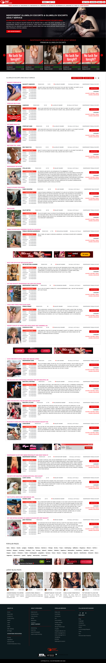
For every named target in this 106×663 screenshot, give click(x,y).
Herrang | (38, 550)
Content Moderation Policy (13, 643)
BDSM (32, 618)
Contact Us (10, 616)
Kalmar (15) (52, 5)
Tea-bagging (58, 624)
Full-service (57, 616)
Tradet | (27, 553)
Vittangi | (50, 548)
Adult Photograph (35, 632)
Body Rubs (33, 620)
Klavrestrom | (17, 555)
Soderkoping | (68, 548)
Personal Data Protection (85, 635)
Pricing (9, 637)
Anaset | (14, 553)
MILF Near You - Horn (14, 145)
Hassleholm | (79, 550)
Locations (93, 2)
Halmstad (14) (16, 5)
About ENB (10, 614)
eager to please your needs (16, 187)
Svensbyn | (28, 550)
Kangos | (9, 553)
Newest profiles (77, 78)
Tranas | (54, 553)
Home (10, 5)
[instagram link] (86, 613)
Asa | (33, 550)
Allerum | (89, 548)
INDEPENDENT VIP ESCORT (14, 166)
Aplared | (44, 550)
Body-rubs (57, 612)
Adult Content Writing (36, 634)
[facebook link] (83, 613)
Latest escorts (84, 5)
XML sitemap (10, 628)
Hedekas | (50, 550)
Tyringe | (64, 553)
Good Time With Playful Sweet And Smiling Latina (23, 359)
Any (50, 2)
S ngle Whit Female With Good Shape (18, 304)
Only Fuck (85, 2)
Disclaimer (81, 623)
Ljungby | (24, 548)
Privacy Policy (82, 625)
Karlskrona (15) (25, 5)
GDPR (8, 626)
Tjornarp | (48, 553)
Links (8, 624)
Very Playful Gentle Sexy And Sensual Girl (20, 497)
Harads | (19, 548)
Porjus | (61, 548)
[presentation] (4, 55)
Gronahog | (22, 550)
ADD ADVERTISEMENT (14, 31)
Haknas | (13, 548)
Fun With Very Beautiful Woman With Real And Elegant (25, 476)
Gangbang (57, 637)
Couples (57, 628)
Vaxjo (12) (76, 5)
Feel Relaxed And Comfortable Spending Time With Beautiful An (27, 380)
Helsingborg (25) (60, 5)
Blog (80, 619)
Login (8, 622)
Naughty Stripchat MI (14, 82)
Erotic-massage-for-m (60, 635)
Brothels (57, 639)
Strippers (33, 622)
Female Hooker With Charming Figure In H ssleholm (24, 229)
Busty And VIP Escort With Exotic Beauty (20, 262)
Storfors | (95, 548)
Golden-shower (58, 622)
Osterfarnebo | (83, 553)
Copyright (81, 621)
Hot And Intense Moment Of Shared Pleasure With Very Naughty (28, 518)
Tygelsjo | (29, 555)
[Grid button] (98, 78)
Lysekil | (24, 555)
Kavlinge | (70, 553)
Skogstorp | (83, 548)
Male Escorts (34, 612)
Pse (56, 618)
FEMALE (45, 2)
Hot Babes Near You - (13, 124)
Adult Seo (33, 630)
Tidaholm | (57, 550)
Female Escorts (34, 614)
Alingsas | (15, 550)
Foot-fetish (57, 614)
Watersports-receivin (60, 641)
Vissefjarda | (31, 548)
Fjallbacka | (76, 548)
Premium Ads (10, 641)
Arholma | (9, 550)
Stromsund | (44, 555)
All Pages (9, 631)
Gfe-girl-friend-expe (60, 626)
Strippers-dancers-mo (60, 631)
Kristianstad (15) (35, 5)
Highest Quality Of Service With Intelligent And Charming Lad (27, 325)
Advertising (34, 628)
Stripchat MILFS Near (13, 103)
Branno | (59, 553)
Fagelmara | (64, 550)
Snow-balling (58, 620)
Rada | (8, 548)
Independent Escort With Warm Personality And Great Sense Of (27, 455)
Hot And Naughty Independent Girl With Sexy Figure (24, 283)
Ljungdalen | (41, 553)
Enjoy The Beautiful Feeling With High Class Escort (23, 401)
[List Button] (95, 78)
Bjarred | (76, 553)
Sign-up (100, 2)
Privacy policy (10, 618)
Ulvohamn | (21, 553)
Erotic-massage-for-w (60, 633)
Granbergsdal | (33, 553)
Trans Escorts (34, 616)
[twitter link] (80, 613)
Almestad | (91, 553)
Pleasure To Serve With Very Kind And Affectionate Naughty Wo (27, 422)
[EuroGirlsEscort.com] (61, 655)
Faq (79, 633)
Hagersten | (10, 555)
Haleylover (10, 208)
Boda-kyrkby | (36, 555)
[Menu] (104, 2)
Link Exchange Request (84, 629)
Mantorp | (37, 548)
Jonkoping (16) (70, 5)
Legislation (10, 639)
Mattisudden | (71, 550)
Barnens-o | (44, 548)
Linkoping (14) (44, 5)
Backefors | (86, 550)
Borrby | (56, 548)
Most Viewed (89, 78)
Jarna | (92, 550)
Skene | (97, 553)
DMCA (8, 620)
